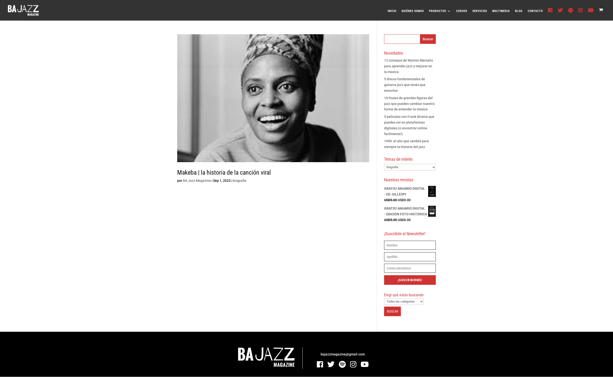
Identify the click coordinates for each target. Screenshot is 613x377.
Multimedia (501, 11)
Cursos (461, 11)
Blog (518, 11)
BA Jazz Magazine (197, 181)
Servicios (479, 11)
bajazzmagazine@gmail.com (343, 354)
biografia (239, 181)
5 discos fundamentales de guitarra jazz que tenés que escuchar (405, 84)
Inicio (392, 11)
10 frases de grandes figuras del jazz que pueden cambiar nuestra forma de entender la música (409, 103)
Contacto (535, 11)
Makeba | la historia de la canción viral (224, 172)
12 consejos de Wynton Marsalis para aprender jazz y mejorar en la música (408, 66)
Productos (437, 11)
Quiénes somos (413, 11)
